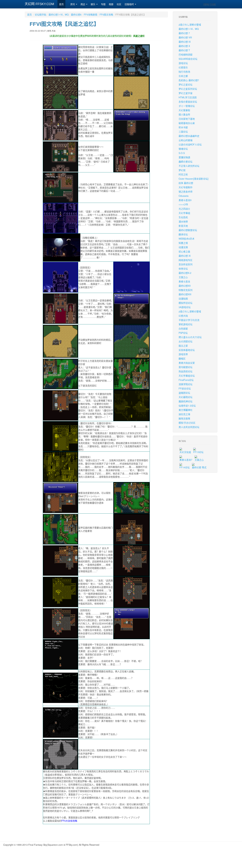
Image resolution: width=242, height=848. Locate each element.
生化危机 (183, 217)
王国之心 (183, 277)
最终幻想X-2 (185, 272)
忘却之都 (183, 76)
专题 (103, 4)
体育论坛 (183, 268)
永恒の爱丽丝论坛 (188, 101)
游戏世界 (183, 354)
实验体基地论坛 (187, 350)
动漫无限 (183, 247)
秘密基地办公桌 (187, 123)
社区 (119, 4)
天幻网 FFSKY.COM (39, 4)
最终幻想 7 (184, 33)
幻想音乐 (183, 67)
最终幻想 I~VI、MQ (59, 14)
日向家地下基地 (187, 118)
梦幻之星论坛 (185, 84)
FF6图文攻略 (106, 14)
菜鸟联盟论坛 (185, 367)
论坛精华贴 (40, 14)
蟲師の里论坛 (185, 161)
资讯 (73, 4)
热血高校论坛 (185, 371)
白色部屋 (183, 328)
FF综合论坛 (185, 388)
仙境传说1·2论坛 (187, 405)
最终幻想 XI (185, 255)
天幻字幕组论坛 (187, 375)
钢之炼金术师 (185, 191)
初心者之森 (184, 251)
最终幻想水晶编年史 (189, 135)
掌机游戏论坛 (185, 324)
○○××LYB (183, 204)
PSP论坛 (183, 332)
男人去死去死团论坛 (189, 427)
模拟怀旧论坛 (185, 302)
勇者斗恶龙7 (185, 459)
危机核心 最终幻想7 (189, 80)
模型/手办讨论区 (187, 422)
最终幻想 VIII (185, 37)
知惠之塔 (183, 243)
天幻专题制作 (185, 187)
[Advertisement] (96, 831)
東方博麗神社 (185, 409)
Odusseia (183, 195)
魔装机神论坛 (185, 401)
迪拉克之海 (184, 414)
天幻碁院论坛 (185, 397)
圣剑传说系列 (185, 264)
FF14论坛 (184, 467)
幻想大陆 (183, 315)
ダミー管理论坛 (187, 106)
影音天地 (183, 225)
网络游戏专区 (185, 260)
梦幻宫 (182, 170)
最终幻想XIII (185, 294)
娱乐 (93, 4)
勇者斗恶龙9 (185, 200)
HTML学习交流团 (188, 97)
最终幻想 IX (185, 41)
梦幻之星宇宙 (185, 93)
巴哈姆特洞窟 (185, 54)
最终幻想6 (76, 14)
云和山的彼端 (185, 140)
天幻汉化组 (185, 452)
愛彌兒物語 (184, 157)
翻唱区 (182, 358)
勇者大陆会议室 (187, 362)
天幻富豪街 (184, 110)
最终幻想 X (184, 46)
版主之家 (183, 345)
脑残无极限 (184, 418)
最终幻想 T (184, 50)
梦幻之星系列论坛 (188, 88)
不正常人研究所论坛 (189, 165)
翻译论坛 (183, 234)
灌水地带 (183, 221)
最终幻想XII (185, 285)
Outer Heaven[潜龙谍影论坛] (193, 178)
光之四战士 (184, 208)
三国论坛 (183, 131)
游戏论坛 (183, 63)
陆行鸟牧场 (184, 71)
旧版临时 (129, 4)
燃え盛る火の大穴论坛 (190, 337)
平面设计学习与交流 (189, 320)
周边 (83, 4)
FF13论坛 (198, 452)
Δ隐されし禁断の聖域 (190, 24)
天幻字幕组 (184, 213)
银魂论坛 (183, 148)
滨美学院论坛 (185, 384)
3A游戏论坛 (185, 307)
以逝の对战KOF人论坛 (190, 144)
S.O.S (182, 153)
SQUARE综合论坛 (188, 58)
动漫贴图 (183, 298)
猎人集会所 (184, 114)
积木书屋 (183, 127)
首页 (61, 4)
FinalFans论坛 (186, 380)
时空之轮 (183, 174)
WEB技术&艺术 (186, 238)
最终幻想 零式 (199, 467)
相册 (111, 4)
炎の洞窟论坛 (185, 341)
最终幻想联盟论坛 (188, 230)
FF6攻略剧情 (90, 14)
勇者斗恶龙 (184, 281)
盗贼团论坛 (184, 392)
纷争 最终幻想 (186, 183)
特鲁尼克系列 (185, 290)
